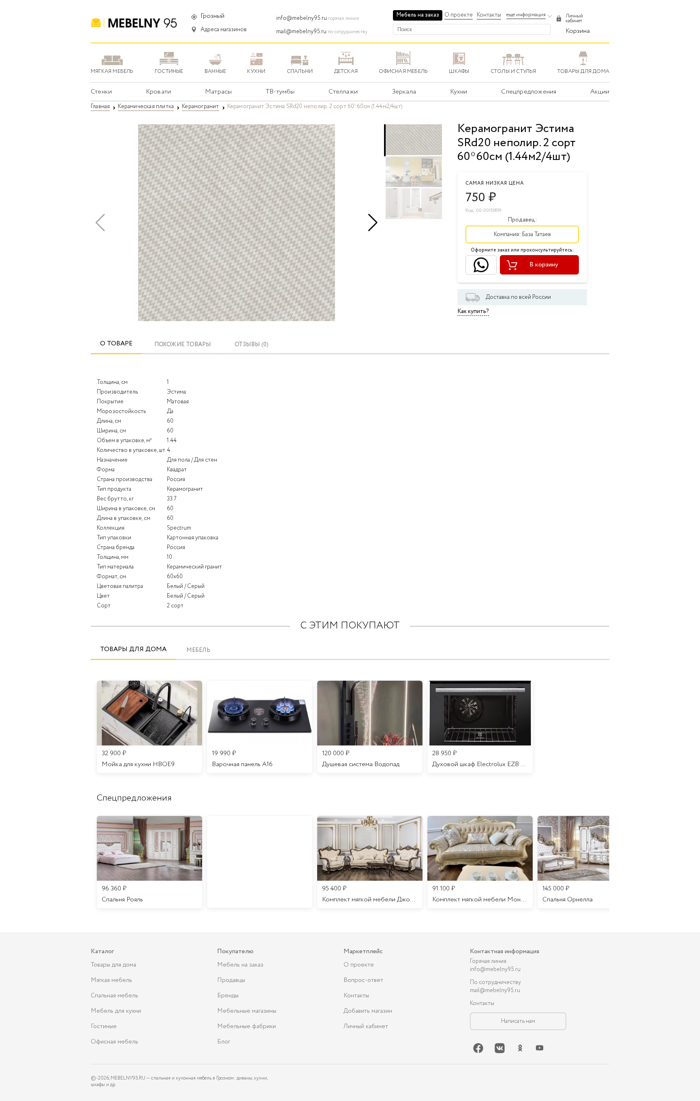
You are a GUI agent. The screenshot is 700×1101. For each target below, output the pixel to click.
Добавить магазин (368, 1011)
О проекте (458, 15)
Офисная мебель (114, 1041)
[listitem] (149, 862)
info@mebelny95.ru (301, 18)
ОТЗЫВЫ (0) (252, 345)
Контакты (489, 15)
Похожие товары (182, 345)
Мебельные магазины (246, 1011)
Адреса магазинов (224, 30)
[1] (236, 222)
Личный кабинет (366, 1026)
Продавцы (231, 980)
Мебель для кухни (116, 1011)
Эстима (176, 392)
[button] (372, 223)
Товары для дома (133, 649)
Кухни (458, 92)
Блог (223, 1041)
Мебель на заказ (417, 15)
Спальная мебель (114, 995)
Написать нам (518, 1021)
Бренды (228, 995)
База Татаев (536, 234)
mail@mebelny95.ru (301, 32)
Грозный (212, 16)
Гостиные (104, 1026)
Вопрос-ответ (363, 980)
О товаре (116, 343)
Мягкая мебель (111, 980)
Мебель (198, 650)
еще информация (526, 15)
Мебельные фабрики (246, 1026)
